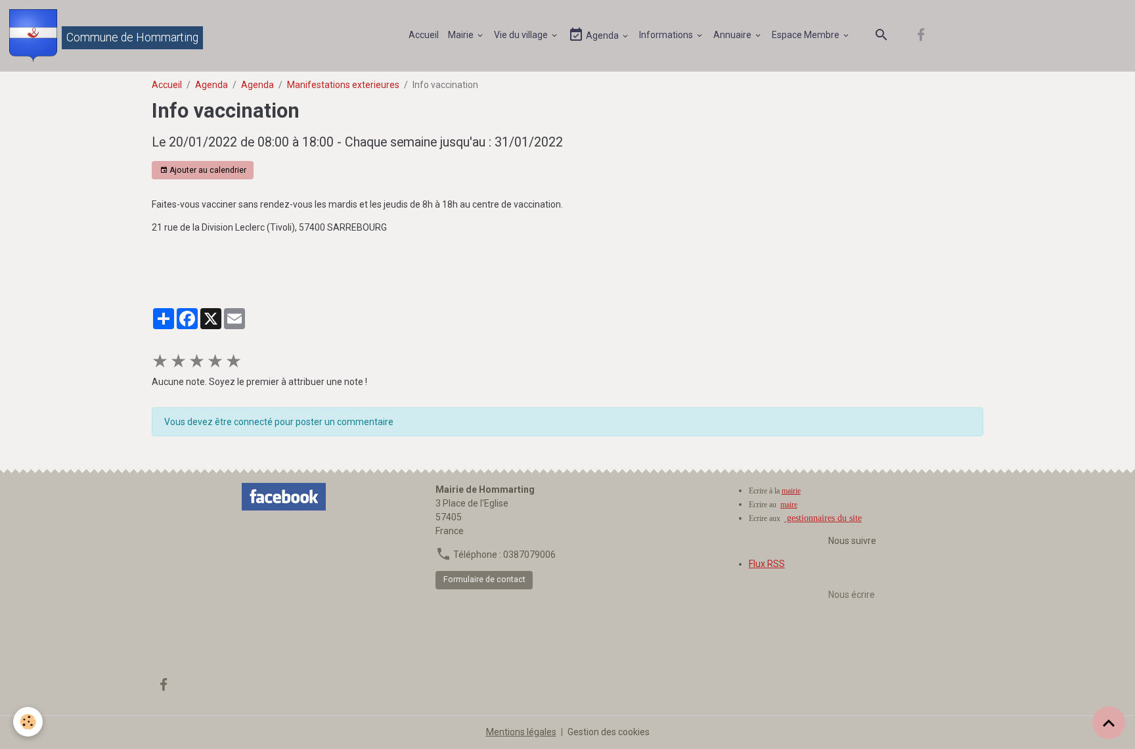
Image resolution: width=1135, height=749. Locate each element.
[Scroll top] (1108, 722)
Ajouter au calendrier (206, 170)
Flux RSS (767, 563)
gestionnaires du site (823, 518)
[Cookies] (28, 722)
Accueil (424, 35)
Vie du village (522, 35)
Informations (667, 35)
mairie (791, 490)
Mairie (462, 35)
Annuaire (733, 35)
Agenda (602, 35)
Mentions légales (521, 732)
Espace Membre (806, 35)
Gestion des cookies (609, 732)
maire (788, 504)
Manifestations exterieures (343, 84)
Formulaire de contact (484, 579)
